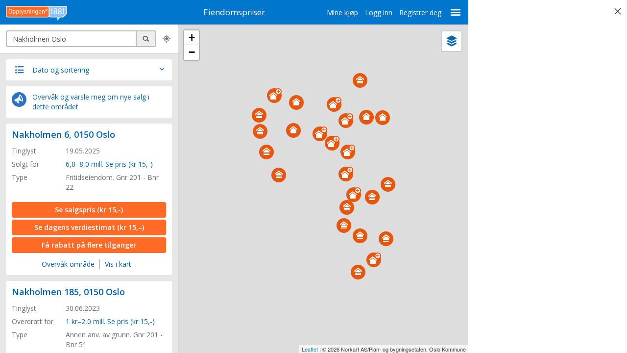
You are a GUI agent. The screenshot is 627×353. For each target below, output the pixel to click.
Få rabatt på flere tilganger (89, 245)
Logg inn (378, 12)
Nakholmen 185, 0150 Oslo (68, 292)
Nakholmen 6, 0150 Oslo (63, 134)
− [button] (192, 52)
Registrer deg (420, 12)
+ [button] (192, 37)
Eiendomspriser (234, 12)
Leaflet (310, 349)
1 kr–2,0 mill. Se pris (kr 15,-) (110, 321)
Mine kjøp (342, 12)
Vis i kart (118, 264)
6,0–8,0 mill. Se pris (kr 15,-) (109, 164)
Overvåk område (68, 264)
